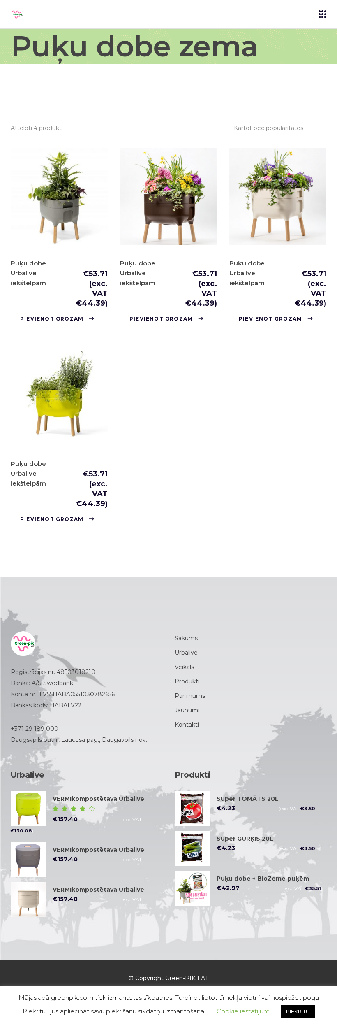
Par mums (190, 696)
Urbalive (186, 652)
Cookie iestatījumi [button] (244, 1011)
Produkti (187, 681)
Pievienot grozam (51, 319)
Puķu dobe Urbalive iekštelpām (28, 273)
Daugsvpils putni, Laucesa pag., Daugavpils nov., (80, 740)
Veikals (184, 667)
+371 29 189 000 (34, 728)
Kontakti (187, 724)
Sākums (186, 638)
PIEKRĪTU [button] (298, 1011)
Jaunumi (187, 710)
